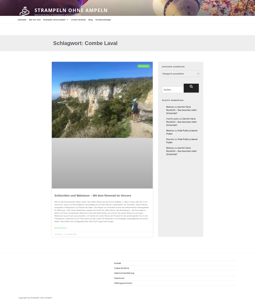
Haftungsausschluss (123, 283)
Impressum (119, 278)
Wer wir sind (35, 19)
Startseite (22, 19)
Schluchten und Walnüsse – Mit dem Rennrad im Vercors (92, 195)
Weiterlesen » (60, 228)
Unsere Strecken (78, 19)
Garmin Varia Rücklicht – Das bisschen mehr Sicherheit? (181, 110)
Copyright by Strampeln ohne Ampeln (35, 297)
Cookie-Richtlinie (121, 268)
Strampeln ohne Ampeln (71, 10)
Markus (170, 106)
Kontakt (117, 263)
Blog (90, 19)
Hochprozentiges (103, 19)
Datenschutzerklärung (124, 273)
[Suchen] (191, 88)
